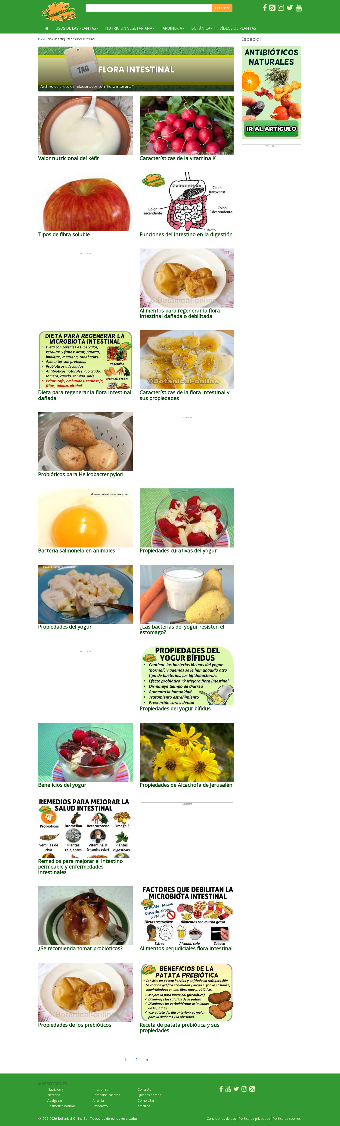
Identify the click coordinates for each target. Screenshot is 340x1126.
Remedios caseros (106, 1095)
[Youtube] (228, 1090)
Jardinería (171, 28)
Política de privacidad (254, 1118)
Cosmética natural (61, 1106)
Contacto (144, 1089)
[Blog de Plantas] (252, 1090)
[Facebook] (221, 1090)
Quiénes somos (149, 1095)
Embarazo (100, 1106)
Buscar (223, 8)
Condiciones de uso (221, 1118)
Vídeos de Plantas (237, 28)
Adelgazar (54, 1100)
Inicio (41, 39)
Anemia (98, 1100)
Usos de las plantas (76, 28)
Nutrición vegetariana (128, 28)
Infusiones (100, 1089)
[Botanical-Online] (60, 12)
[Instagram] (244, 1090)
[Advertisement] (85, 287)
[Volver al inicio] (47, 28)
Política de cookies (287, 1118)
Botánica (200, 28)
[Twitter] (236, 1090)
